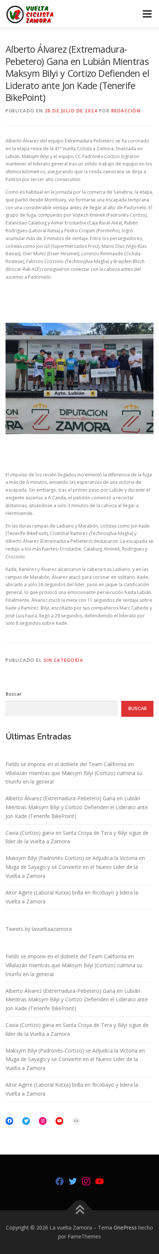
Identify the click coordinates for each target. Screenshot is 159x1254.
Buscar (14, 694)
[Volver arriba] (80, 1210)
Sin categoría (64, 660)
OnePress (125, 1227)
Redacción (126, 111)
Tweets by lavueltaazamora (39, 928)
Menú (147, 14)
